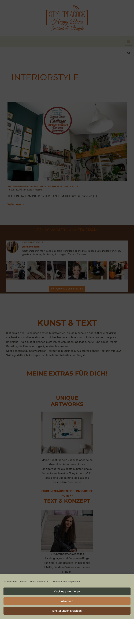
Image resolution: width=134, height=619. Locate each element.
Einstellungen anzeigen (67, 610)
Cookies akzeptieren (67, 591)
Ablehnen (67, 601)
